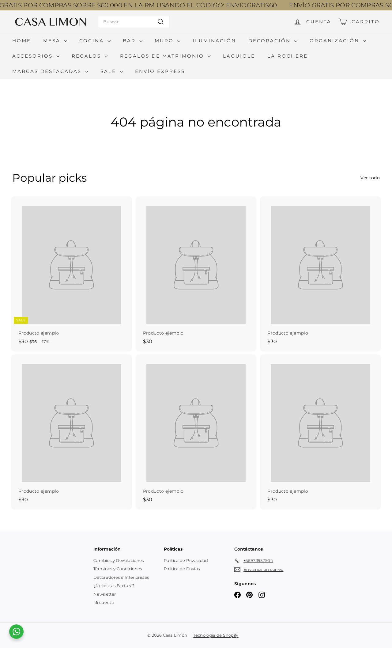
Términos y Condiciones (117, 568)
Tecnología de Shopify (215, 635)
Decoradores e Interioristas (121, 577)
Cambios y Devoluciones (118, 560)
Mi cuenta (103, 602)
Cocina (92, 41)
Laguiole (239, 56)
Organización (335, 41)
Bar (130, 41)
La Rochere (287, 56)
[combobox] (133, 22)
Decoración (270, 41)
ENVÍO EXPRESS (160, 71)
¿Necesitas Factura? (114, 585)
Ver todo (370, 177)
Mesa (52, 41)
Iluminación (214, 41)
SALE (109, 71)
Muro (165, 41)
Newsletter (104, 594)
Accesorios (33, 56)
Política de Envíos (182, 568)
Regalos (87, 56)
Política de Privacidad (186, 560)
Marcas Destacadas (48, 71)
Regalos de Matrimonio (163, 56)
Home (21, 41)
